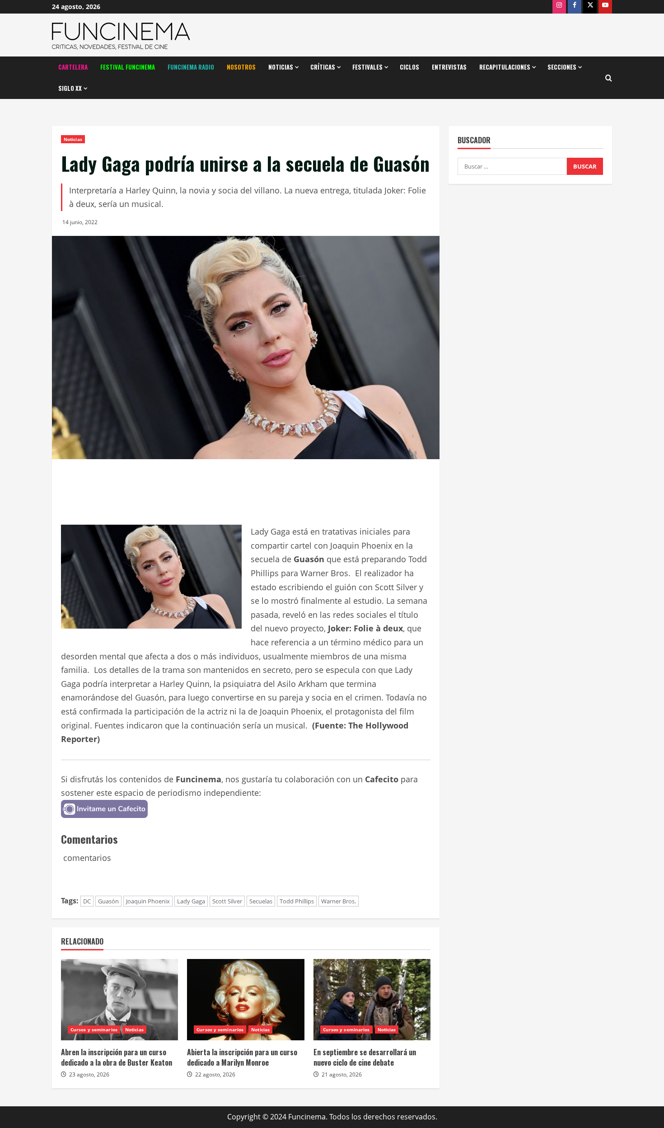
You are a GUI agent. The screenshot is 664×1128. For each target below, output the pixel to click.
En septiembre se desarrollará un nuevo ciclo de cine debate (364, 1057)
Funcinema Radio (191, 66)
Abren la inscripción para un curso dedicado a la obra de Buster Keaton (116, 1057)
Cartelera (73, 66)
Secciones (561, 66)
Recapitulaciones (504, 66)
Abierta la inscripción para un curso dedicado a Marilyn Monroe (242, 1057)
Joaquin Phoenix (148, 901)
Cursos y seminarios (93, 1029)
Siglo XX (70, 88)
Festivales (367, 66)
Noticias (280, 66)
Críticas (322, 66)
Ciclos (409, 66)
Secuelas (260, 901)
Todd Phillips (297, 901)
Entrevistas (449, 66)
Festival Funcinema (127, 66)
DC (87, 901)
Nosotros (241, 66)
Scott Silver (227, 901)
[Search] (608, 78)
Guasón (108, 901)
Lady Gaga (191, 901)
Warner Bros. (338, 901)
